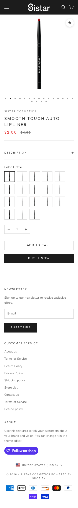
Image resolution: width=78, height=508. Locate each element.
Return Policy (13, 366)
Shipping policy (14, 380)
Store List (11, 388)
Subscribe (21, 327)
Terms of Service (15, 359)
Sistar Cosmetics (20, 111)
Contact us (11, 395)
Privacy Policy (13, 373)
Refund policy (13, 409)
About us (10, 351)
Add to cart (39, 245)
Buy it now (39, 258)
